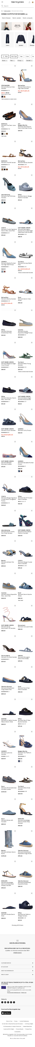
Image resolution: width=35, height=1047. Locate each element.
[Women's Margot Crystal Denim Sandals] (26, 549)
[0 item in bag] (33, 2)
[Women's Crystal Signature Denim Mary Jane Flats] (9, 216)
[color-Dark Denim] (19, 761)
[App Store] (6, 1013)
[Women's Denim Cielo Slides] (26, 286)
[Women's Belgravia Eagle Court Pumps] (9, 351)
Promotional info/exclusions (13, 992)
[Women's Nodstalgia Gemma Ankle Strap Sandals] (26, 807)
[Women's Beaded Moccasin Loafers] (9, 450)
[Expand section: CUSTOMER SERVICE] (17, 963)
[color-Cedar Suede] (7, 134)
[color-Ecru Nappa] (4, 134)
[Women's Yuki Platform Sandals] (26, 740)
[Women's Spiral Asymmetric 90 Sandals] (9, 614)
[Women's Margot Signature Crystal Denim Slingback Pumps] (9, 485)
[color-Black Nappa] (2, 134)
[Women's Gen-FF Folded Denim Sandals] (26, 485)
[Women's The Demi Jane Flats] (9, 112)
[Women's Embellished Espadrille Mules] (26, 869)
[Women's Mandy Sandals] (26, 149)
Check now (23, 992)
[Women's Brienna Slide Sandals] (9, 74)
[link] (9, 92)
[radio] (2, 97)
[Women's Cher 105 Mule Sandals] (9, 183)
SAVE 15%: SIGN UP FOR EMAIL (18, 943)
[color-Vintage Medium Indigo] (2, 202)
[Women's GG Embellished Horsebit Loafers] (9, 775)
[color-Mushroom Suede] (21, 471)
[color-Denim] (2, 97)
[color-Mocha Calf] (2, 169)
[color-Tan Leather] (4, 97)
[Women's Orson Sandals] (9, 417)
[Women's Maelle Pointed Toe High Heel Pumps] (9, 250)
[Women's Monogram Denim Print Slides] (26, 644)
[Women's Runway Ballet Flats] (26, 250)
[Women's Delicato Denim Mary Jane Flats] (9, 385)
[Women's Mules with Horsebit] (9, 807)
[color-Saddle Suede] (7, 169)
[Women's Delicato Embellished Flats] (9, 318)
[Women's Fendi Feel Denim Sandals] (26, 675)
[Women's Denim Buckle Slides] (26, 581)
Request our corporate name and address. (17, 1035)
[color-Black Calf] (4, 169)
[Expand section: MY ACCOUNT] (17, 967)
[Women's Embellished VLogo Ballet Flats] (9, 675)
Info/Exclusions (17, 952)
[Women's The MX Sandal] (9, 149)
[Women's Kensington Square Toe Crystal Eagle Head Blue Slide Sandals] (26, 216)
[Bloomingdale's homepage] (2, 11)
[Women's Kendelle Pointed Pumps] (26, 450)
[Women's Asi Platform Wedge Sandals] (26, 901)
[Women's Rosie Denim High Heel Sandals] (26, 74)
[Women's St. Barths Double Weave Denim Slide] (9, 707)
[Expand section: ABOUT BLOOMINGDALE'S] (17, 971)
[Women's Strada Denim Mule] (9, 901)
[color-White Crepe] (21, 761)
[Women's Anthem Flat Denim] (9, 549)
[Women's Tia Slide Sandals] (9, 644)
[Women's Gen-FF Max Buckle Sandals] (26, 707)
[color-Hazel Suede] (4, 271)
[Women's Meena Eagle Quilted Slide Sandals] (26, 385)
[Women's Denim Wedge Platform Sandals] (26, 183)
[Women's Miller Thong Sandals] (26, 351)
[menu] (2, 2)
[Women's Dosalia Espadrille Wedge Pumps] (26, 318)
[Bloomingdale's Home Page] (17, 2)
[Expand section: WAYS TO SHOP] (17, 974)
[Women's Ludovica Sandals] (9, 740)
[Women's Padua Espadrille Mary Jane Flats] (9, 581)
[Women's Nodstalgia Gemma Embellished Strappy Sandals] (9, 869)
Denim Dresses (6, 18)
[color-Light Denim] (2, 271)
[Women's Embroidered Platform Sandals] (26, 519)
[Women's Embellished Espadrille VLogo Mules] (26, 839)
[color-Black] (4, 202)
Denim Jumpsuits (27, 18)
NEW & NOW (7, 11)
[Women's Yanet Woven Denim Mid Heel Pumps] (26, 112)
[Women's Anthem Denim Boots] (9, 839)
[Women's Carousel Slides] (26, 614)
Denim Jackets (17, 18)
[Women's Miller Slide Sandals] (26, 775)
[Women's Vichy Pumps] (26, 417)
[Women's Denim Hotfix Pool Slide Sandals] (9, 519)
